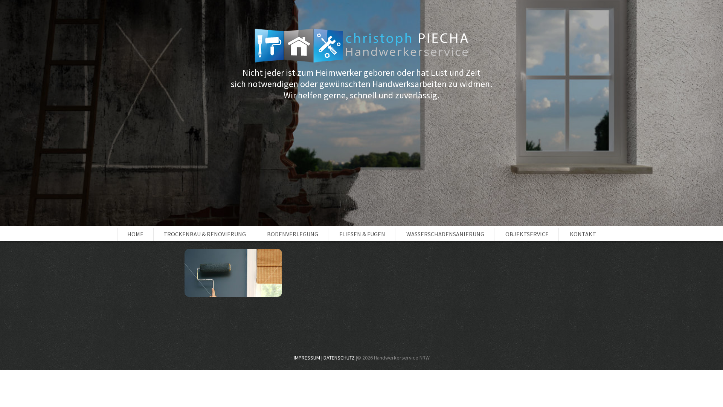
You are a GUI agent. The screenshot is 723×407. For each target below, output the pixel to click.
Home (135, 234)
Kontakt (583, 234)
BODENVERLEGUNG (292, 234)
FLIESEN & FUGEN (362, 234)
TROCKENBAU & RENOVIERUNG (204, 234)
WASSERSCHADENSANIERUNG (445, 234)
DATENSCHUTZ (339, 357)
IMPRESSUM (307, 357)
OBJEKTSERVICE (527, 234)
